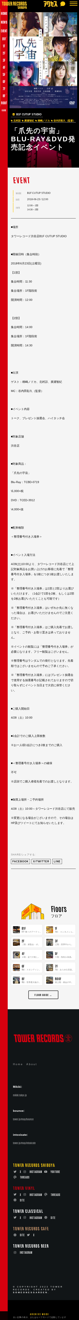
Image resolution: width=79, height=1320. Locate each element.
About (31, 1064)
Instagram (36, 1171)
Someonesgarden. (31, 1292)
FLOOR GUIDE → (43, 994)
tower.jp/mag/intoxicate (24, 1142)
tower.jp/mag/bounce (23, 1119)
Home (18, 1064)
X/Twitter (41, 861)
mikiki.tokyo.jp (20, 1095)
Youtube (55, 1171)
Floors (58, 908)
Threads (25, 1177)
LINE (57, 861)
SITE (22, 1200)
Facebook (20, 861)
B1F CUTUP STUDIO (29, 114)
